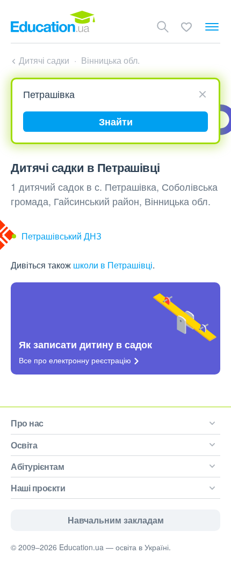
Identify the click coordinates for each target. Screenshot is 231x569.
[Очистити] (202, 93)
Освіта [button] (24, 445)
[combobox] (111, 94)
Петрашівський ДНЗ (61, 236)
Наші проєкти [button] (38, 488)
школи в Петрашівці (113, 265)
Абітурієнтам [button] (37, 466)
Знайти (116, 122)
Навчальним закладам (116, 520)
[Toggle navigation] (212, 27)
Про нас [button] (27, 423)
